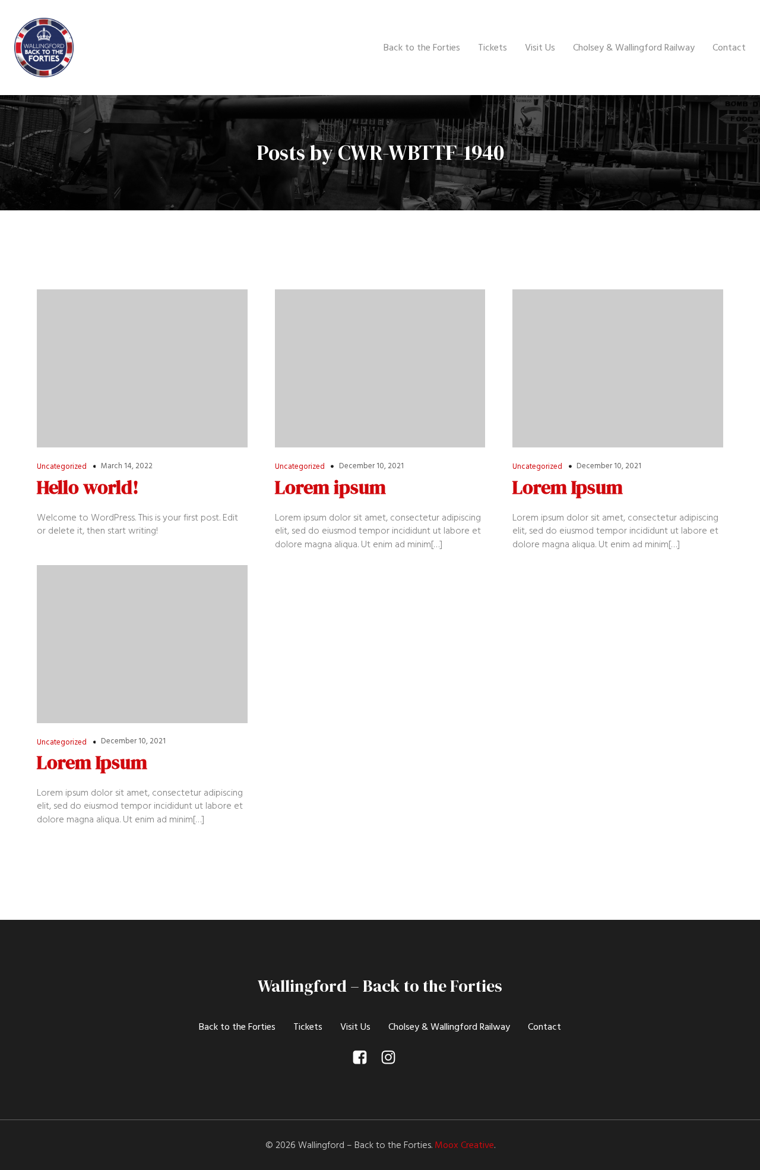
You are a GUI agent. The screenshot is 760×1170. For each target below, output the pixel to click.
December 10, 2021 (371, 466)
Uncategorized (62, 466)
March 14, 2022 (127, 466)
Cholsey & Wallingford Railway (634, 47)
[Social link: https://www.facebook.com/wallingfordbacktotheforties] (366, 1057)
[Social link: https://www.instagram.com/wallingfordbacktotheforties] (394, 1057)
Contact (729, 47)
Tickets (492, 47)
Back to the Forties (422, 47)
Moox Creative (464, 1145)
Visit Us (540, 47)
